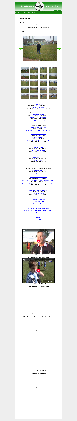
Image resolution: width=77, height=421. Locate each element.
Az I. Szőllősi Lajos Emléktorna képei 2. (38, 163)
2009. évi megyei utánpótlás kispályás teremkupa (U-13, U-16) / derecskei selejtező (38, 180)
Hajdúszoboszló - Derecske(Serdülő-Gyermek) (38, 190)
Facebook (57, 12)
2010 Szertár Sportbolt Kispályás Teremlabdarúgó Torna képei (38, 130)
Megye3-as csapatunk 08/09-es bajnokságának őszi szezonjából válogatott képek (38, 183)
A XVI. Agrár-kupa (38, 173)
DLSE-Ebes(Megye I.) (38, 160)
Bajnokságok (34, 12)
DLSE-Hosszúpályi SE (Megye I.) (38, 137)
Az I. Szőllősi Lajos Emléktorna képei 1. (38, 167)
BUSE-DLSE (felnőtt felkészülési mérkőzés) (38, 177)
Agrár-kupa (38, 212)
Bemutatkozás (20, 12)
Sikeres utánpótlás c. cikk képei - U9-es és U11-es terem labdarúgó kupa (38, 210)
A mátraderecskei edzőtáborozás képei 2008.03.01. (38, 208)
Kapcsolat (52, 12)
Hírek (16, 12)
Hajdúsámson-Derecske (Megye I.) (38, 203)
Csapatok (25, 12)
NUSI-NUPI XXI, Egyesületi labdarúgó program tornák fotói (38, 140)
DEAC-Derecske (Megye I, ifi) (38, 193)
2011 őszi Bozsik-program (38, 114)
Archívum (30, 12)
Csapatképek (38, 219)
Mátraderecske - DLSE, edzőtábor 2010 (38, 134)
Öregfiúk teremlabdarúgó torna (38, 199)
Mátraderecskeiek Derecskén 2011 (38, 124)
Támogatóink (48, 12)
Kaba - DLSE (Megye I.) (38, 147)
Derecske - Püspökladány (38, 107)
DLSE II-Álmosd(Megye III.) (38, 157)
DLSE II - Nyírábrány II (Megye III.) (38, 150)
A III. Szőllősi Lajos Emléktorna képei (38, 120)
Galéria (39, 12)
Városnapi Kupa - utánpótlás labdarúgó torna (39, 117)
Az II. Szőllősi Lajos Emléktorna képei (38, 127)
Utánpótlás (43, 12)
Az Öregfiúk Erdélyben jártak (38, 201)
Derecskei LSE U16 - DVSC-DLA (39, 104)
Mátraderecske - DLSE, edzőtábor (38, 170)
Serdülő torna (38, 217)
